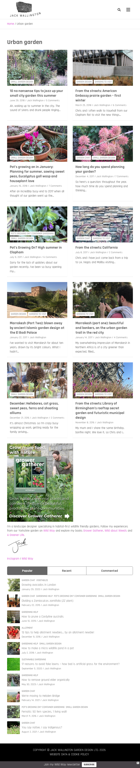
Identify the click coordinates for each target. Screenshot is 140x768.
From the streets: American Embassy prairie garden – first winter (98, 96)
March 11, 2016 (29, 716)
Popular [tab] (27, 571)
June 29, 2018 (17, 100)
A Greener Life (15, 535)
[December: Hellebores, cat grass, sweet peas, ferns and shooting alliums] (37, 380)
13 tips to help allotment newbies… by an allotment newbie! (58, 632)
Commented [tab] (109, 571)
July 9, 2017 (16, 257)
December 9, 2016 (31, 636)
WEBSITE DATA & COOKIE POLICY (69, 754)
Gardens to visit (103, 81)
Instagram (13, 559)
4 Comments (121, 337)
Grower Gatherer (93, 531)
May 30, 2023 (29, 684)
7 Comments (55, 186)
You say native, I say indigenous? (42, 727)
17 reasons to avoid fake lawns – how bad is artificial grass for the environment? (71, 664)
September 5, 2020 (32, 668)
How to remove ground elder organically (46, 680)
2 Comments (115, 252)
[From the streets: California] (103, 224)
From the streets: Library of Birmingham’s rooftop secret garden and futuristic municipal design (99, 410)
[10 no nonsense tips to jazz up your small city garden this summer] (37, 68)
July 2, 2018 (28, 652)
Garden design (84, 81)
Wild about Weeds (116, 531)
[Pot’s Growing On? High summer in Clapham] (37, 224)
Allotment (27, 627)
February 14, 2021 (31, 700)
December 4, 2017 (84, 176)
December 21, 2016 (19, 417)
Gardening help (44, 596)
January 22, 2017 (18, 337)
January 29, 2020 (31, 589)
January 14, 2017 (83, 337)
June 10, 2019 (29, 621)
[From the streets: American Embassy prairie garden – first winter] (103, 68)
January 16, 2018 (18, 186)
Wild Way (49, 531)
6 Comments (120, 105)
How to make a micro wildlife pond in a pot (48, 648)
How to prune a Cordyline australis (43, 617)
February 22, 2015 (31, 605)
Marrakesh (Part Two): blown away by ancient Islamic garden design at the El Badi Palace (37, 328)
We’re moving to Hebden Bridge (41, 696)
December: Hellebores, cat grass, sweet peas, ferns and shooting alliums (34, 408)
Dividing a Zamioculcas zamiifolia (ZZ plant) (47, 601)
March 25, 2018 (83, 105)
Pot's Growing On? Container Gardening (32, 233)
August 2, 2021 (29, 731)
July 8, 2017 (81, 252)
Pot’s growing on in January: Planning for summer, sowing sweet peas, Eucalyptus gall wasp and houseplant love (37, 173)
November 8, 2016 (84, 422)
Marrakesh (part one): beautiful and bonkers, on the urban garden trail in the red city (101, 328)
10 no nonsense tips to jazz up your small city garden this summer (36, 93)
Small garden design (22, 81)
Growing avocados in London (39, 585)
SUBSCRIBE (89, 764)
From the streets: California (96, 247)
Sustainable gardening (34, 659)
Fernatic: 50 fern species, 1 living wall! (44, 712)
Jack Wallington (35, 100)
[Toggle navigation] (128, 9)
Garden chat (83, 157)
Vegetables (42, 580)
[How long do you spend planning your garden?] (103, 144)
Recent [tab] (67, 571)
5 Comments (53, 100)
